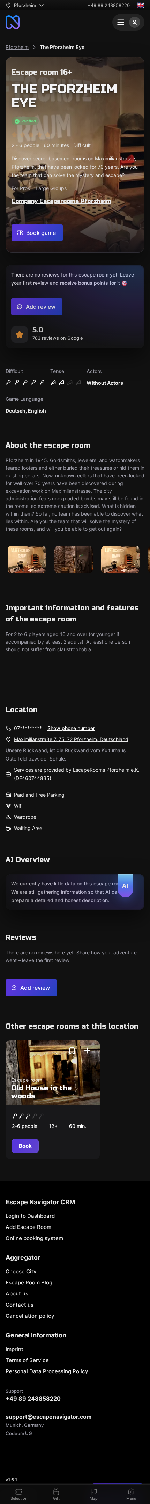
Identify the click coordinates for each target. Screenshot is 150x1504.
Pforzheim (17, 47)
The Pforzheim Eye (62, 47)
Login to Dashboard (30, 1216)
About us (17, 1293)
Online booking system (34, 1238)
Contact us (19, 1304)
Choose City (21, 1271)
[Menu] (128, 22)
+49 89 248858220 (109, 5)
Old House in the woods (41, 1092)
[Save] (72, 1051)
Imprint (14, 1349)
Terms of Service (27, 1360)
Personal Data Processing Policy (47, 1371)
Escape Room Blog (29, 1282)
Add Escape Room (28, 1227)
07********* (28, 728)
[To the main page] (13, 22)
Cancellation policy (30, 1315)
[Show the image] (27, 560)
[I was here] (87, 1051)
